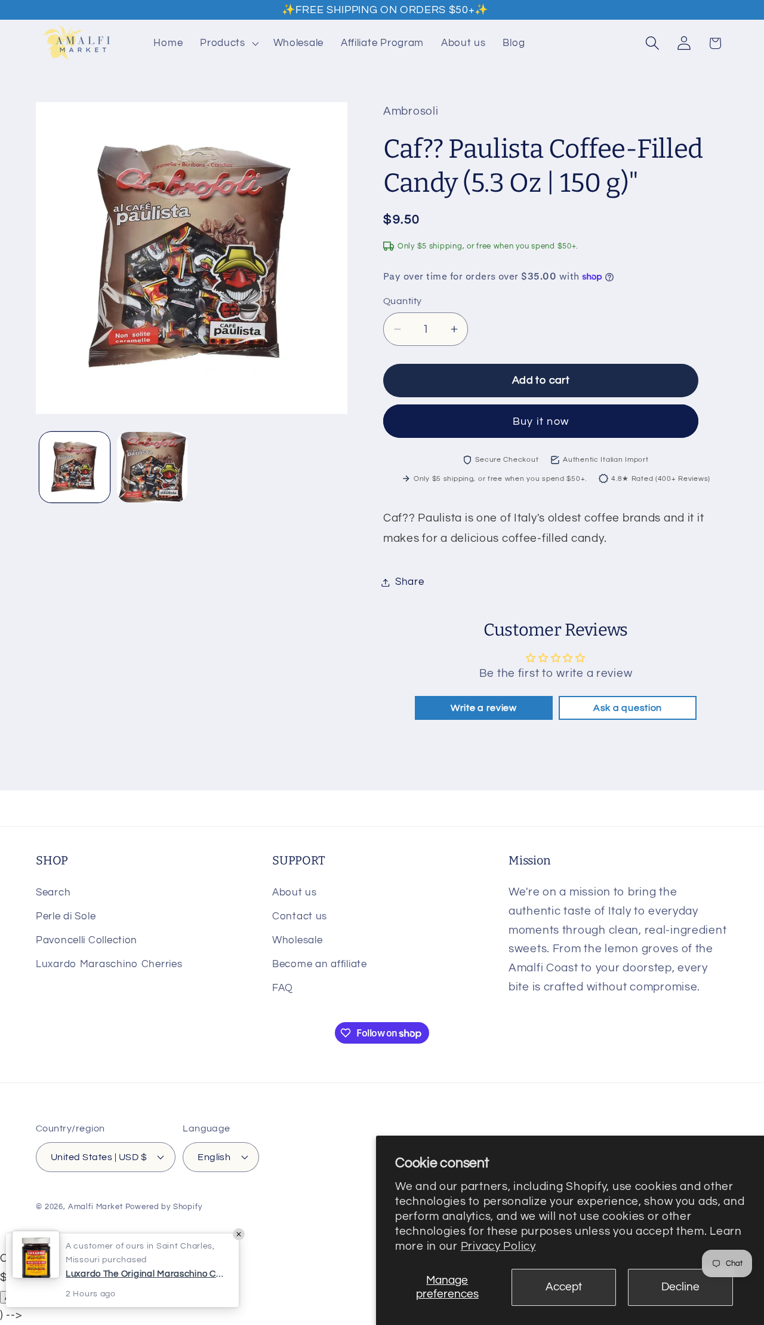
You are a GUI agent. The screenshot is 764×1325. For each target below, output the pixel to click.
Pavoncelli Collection (86, 940)
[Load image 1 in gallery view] (74, 467)
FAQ (282, 988)
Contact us (299, 916)
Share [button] (409, 581)
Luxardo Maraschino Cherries (109, 964)
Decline (680, 1287)
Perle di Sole (66, 916)
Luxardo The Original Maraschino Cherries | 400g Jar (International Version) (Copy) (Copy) (146, 1273)
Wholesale (297, 940)
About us (294, 892)
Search (53, 892)
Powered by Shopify (163, 1207)
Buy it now (541, 421)
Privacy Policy (498, 1246)
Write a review (484, 708)
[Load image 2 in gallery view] (152, 467)
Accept (564, 1287)
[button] (228, 43)
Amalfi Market (95, 1207)
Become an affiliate (319, 964)
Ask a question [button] (627, 708)
